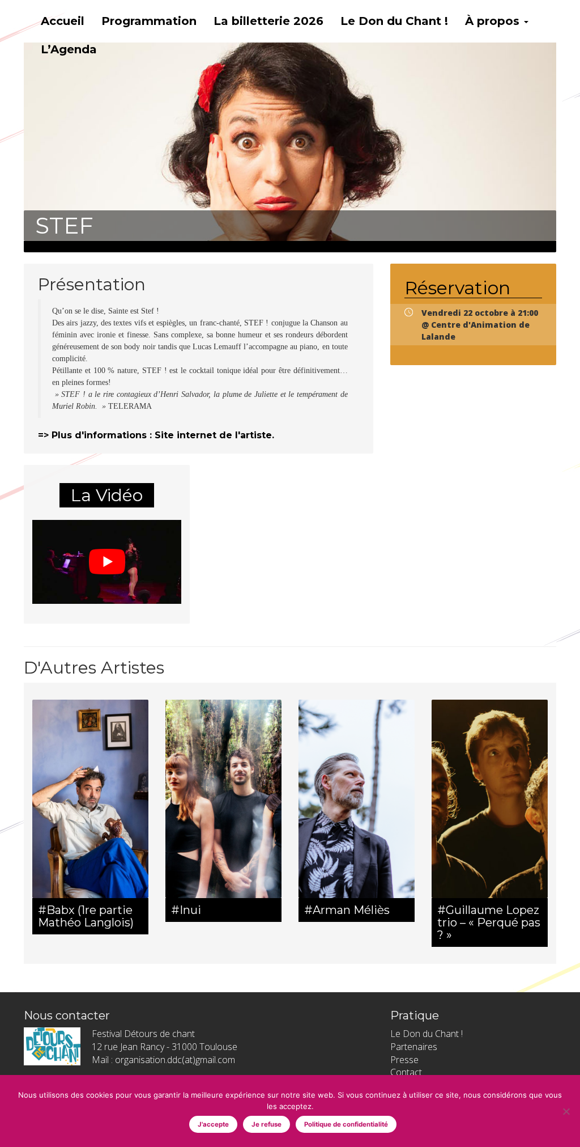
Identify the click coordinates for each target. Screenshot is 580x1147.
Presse (404, 1059)
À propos (494, 21)
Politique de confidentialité (346, 1124)
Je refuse (266, 1124)
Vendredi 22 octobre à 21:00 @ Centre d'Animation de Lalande (479, 324)
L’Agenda (69, 49)
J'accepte (213, 1124)
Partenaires (413, 1046)
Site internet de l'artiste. (214, 435)
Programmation (149, 21)
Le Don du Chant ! (394, 21)
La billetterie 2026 (268, 21)
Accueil (62, 21)
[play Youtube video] (106, 562)
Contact (406, 1072)
